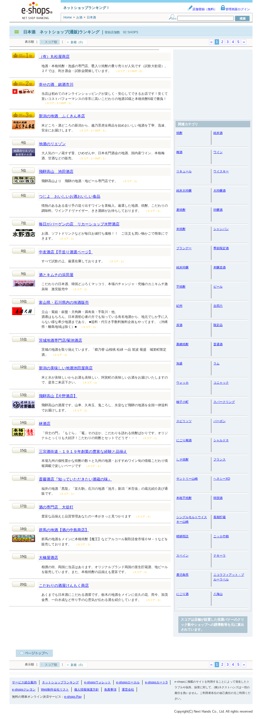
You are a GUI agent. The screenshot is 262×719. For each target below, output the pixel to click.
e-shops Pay (73, 697)
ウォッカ (182, 382)
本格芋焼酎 (184, 498)
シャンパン (221, 229)
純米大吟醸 (184, 190)
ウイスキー (221, 171)
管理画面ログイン (237, 9)
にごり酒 (182, 594)
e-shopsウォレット (97, 682)
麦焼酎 (180, 210)
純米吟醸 (182, 267)
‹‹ (211, 42)
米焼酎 (180, 229)
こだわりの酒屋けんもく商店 (64, 585)
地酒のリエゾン (52, 144)
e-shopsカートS (156, 682)
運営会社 (128, 689)
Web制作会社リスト (55, 689)
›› (244, 42)
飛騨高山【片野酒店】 (58, 396)
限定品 (218, 325)
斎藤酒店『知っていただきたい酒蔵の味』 (75, 479)
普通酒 (218, 344)
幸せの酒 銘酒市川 (56, 84)
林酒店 (44, 423)
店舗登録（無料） (204, 9)
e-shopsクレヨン (24, 689)
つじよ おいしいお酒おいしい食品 (69, 196)
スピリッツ (184, 421)
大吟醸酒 (219, 190)
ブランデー (184, 248)
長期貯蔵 (219, 517)
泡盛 (179, 363)
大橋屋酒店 (48, 557)
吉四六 (218, 306)
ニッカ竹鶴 (221, 536)
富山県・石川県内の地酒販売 (64, 302)
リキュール (184, 171)
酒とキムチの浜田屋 (56, 275)
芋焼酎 (180, 286)
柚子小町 (182, 402)
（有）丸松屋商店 (54, 56)
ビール (218, 286)
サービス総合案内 (24, 682)
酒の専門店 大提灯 (56, 507)
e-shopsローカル (128, 682)
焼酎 (179, 133)
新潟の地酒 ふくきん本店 (62, 116)
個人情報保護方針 (86, 689)
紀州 (179, 306)
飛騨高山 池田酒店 (56, 171)
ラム (216, 363)
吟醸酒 (218, 210)
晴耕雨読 (182, 536)
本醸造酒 (219, 267)
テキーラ (219, 555)
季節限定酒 (221, 248)
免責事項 (110, 689)
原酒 (179, 325)
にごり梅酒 (184, 440)
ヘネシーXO (221, 479)
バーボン (219, 421)
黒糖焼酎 (182, 344)
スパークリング (224, 402)
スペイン (182, 555)
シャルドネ (221, 440)
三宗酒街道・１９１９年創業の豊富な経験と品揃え (83, 451)
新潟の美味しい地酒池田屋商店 (66, 368)
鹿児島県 (182, 575)
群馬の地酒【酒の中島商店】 (64, 530)
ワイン (218, 152)
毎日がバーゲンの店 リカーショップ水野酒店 (79, 224)
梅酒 (179, 152)
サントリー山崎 (187, 479)
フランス (219, 459)
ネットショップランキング (60, 682)
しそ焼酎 (182, 459)
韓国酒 (218, 498)
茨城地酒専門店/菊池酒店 (60, 340)
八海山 (218, 594)
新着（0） (78, 42)
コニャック (221, 382)
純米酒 (218, 133)
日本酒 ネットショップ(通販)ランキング (61, 32)
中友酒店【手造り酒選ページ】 (66, 252)
